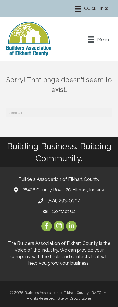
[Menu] (91, 9)
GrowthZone (80, 298)
